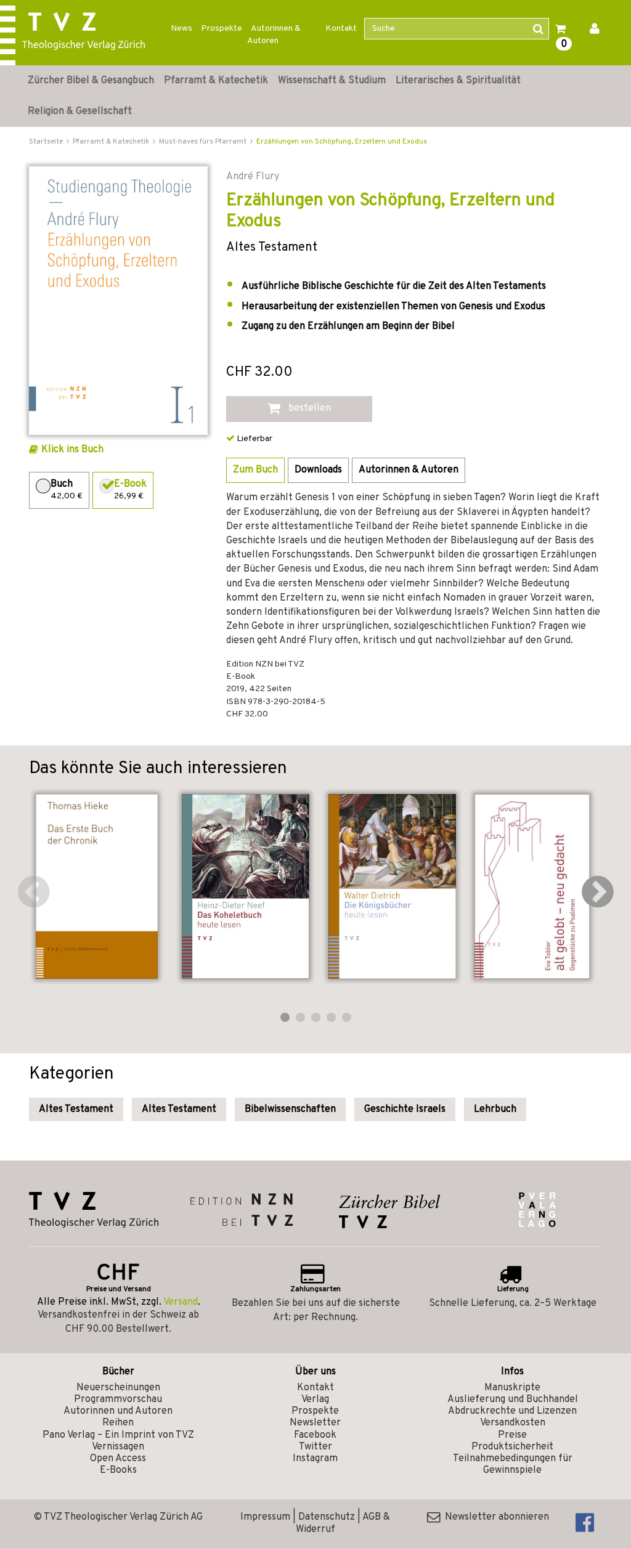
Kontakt (341, 28)
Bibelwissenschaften (290, 1109)
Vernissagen (118, 1447)
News (181, 28)
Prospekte (221, 28)
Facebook (315, 1435)
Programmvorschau (118, 1399)
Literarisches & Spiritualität (458, 81)
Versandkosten (512, 1423)
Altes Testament (76, 1109)
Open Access (118, 1459)
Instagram (315, 1459)
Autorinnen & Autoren (274, 34)
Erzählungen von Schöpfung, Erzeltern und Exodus (341, 142)
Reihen (118, 1423)
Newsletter (315, 1423)
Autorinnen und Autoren (118, 1411)
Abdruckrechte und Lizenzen (512, 1411)
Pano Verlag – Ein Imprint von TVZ (118, 1435)
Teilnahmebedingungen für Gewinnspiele (512, 1465)
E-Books (118, 1470)
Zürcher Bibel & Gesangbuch (91, 81)
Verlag (315, 1399)
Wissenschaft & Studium (332, 81)
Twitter (315, 1447)
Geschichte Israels (405, 1109)
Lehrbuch (495, 1109)
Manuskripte (512, 1388)
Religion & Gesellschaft (80, 111)
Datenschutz (326, 1517)
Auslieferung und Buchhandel (512, 1399)
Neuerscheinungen (118, 1388)
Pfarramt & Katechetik (216, 81)
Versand (180, 1302)
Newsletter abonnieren (494, 1517)
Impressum (265, 1517)
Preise (512, 1435)
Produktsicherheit (512, 1447)
